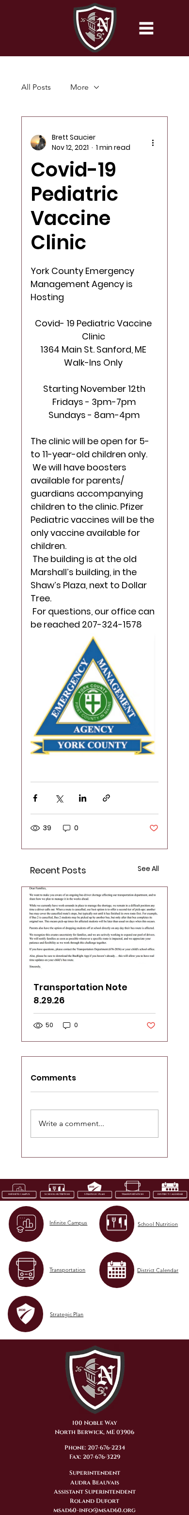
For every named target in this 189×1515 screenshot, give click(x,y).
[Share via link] (106, 798)
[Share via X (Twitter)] (58, 798)
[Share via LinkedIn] (82, 798)
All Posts (36, 87)
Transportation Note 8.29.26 (80, 993)
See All (148, 868)
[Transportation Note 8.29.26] (94, 928)
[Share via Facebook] (35, 798)
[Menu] (146, 28)
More (79, 87)
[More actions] (152, 142)
